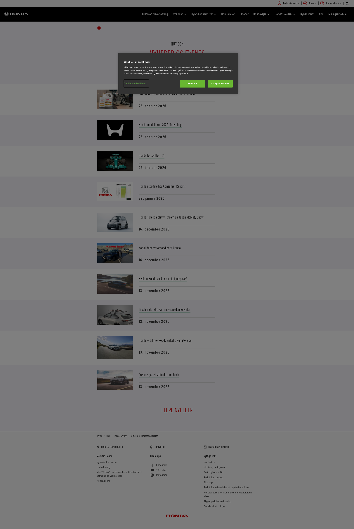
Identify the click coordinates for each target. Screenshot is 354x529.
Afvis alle (192, 83)
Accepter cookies (220, 83)
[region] (178, 73)
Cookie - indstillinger (135, 83)
